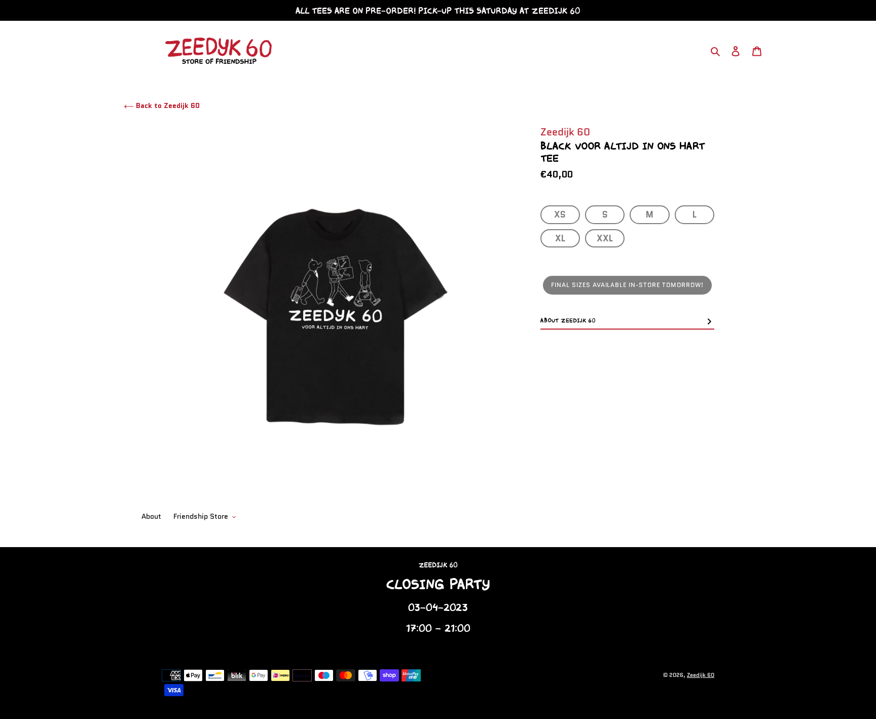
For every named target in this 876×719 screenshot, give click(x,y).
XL (560, 238)
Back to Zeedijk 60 (167, 105)
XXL (605, 238)
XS (560, 214)
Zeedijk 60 (700, 675)
